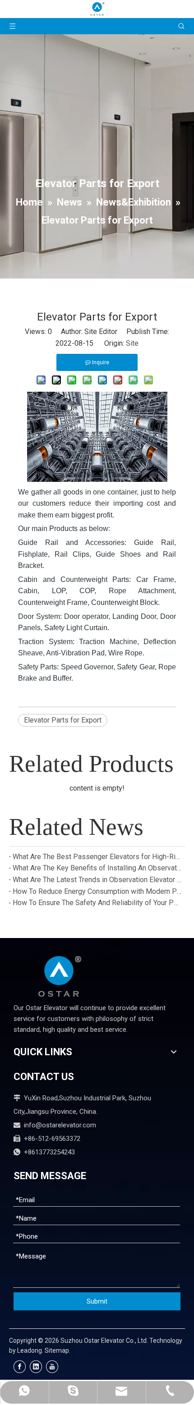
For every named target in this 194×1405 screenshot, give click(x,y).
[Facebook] (20, 1366)
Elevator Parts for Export (63, 720)
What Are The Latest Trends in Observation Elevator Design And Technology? (97, 879)
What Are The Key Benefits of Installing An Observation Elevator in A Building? (97, 868)
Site (132, 343)
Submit (97, 1301)
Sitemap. (57, 1350)
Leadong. (30, 1350)
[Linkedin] (36, 1366)
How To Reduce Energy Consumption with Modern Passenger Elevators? (97, 891)
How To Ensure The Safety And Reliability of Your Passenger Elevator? (97, 902)
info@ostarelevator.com (60, 1125)
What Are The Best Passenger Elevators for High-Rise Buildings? (97, 856)
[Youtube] (52, 1366)
